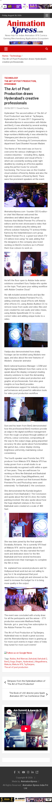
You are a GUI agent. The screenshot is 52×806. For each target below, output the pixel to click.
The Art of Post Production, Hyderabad (20, 82)
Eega (12, 661)
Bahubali (33, 659)
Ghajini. (19, 661)
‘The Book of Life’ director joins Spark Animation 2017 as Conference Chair (27, 694)
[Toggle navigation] (6, 49)
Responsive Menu (47, 15)
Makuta (7, 664)
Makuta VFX (17, 664)
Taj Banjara (29, 664)
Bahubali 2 (42, 659)
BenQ (6, 661)
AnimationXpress (29, 781)
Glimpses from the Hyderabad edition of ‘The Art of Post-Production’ (26, 682)
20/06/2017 (9, 108)
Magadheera (41, 661)
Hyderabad (28, 661)
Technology (11, 78)
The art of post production (16, 667)
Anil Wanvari (22, 659)
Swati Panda (23, 108)
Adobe (13, 659)
